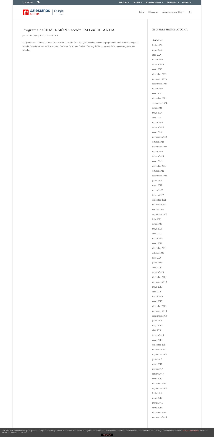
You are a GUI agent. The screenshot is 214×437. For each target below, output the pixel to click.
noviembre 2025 (159, 79)
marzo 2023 (157, 151)
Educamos (153, 12)
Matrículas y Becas (153, 2)
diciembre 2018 (159, 306)
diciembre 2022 (159, 166)
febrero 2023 (158, 156)
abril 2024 (156, 117)
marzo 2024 (157, 122)
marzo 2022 (157, 190)
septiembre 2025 (159, 84)
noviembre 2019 (159, 282)
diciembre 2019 (159, 277)
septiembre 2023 (159, 147)
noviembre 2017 (159, 349)
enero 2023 (157, 161)
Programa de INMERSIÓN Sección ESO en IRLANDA (68, 30)
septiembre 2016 (159, 388)
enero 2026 (157, 69)
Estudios (136, 2)
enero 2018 (157, 340)
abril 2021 (156, 233)
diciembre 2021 (159, 200)
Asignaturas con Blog (172, 12)
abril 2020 (156, 267)
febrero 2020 (158, 272)
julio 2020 (156, 258)
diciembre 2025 (159, 74)
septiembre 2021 (159, 214)
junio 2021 (157, 224)
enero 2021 (157, 243)
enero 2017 (157, 379)
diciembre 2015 (159, 412)
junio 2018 (157, 320)
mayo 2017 (157, 364)
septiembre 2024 (159, 103)
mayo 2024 (157, 113)
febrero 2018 (158, 335)
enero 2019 (157, 301)
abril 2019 (156, 292)
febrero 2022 (158, 195)
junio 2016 (157, 393)
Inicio (141, 12)
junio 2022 (157, 180)
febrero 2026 (158, 64)
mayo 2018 (157, 325)
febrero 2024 (158, 127)
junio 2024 (157, 108)
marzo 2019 (157, 296)
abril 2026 (156, 55)
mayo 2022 (157, 185)
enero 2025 (157, 93)
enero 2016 (157, 408)
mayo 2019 (157, 287)
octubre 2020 (158, 253)
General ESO (52, 35)
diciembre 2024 (159, 98)
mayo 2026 (157, 50)
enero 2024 (157, 132)
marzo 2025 (157, 88)
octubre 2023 (158, 142)
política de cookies (191, 431)
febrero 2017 (158, 374)
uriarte (29, 35)
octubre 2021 (158, 209)
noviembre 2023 (159, 137)
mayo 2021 (157, 229)
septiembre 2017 (159, 354)
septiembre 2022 (159, 176)
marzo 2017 (157, 369)
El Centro (123, 2)
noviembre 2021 (159, 204)
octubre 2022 (158, 171)
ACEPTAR (107, 435)
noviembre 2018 (159, 311)
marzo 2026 (157, 59)
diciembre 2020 (159, 248)
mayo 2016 (157, 398)
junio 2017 (157, 359)
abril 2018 (156, 330)
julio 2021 (156, 219)
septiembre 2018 (159, 316)
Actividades (171, 2)
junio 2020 (157, 263)
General (185, 2)
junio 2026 (157, 45)
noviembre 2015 (159, 417)
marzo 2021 (157, 238)
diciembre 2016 (159, 383)
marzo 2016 (157, 403)
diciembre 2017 (159, 345)
